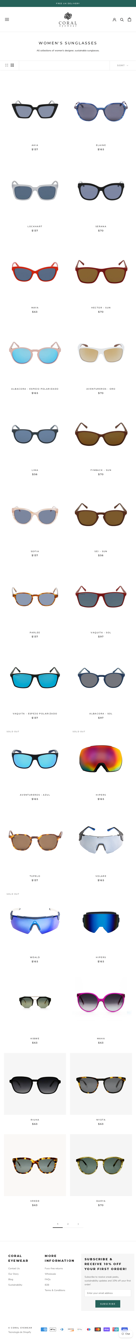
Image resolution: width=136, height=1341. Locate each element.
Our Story (13, 1273)
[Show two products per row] (6, 65)
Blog (10, 1279)
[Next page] (78, 1224)
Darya (101, 1201)
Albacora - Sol (101, 713)
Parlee (35, 632)
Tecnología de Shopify (19, 1332)
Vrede (35, 1201)
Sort (121, 65)
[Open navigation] (7, 19)
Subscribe (108, 1304)
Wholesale (50, 1273)
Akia (35, 145)
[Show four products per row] (12, 65)
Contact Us (14, 1268)
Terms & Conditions (55, 1290)
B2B (47, 1284)
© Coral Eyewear (20, 1328)
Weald (35, 957)
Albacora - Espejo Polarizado (35, 389)
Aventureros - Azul (35, 795)
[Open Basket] (129, 19)
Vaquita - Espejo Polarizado (35, 713)
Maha (101, 1038)
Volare (101, 876)
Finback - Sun (101, 470)
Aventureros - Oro (101, 389)
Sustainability (15, 1284)
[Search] (122, 19)
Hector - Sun (101, 307)
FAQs (48, 1279)
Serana (101, 226)
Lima (35, 470)
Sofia (35, 551)
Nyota (101, 1119)
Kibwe (35, 1038)
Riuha (35, 1119)
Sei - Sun (101, 551)
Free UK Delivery (68, 3)
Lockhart (35, 226)
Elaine (101, 145)
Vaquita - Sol (101, 632)
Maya (35, 307)
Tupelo (35, 876)
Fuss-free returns (54, 1268)
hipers (101, 795)
